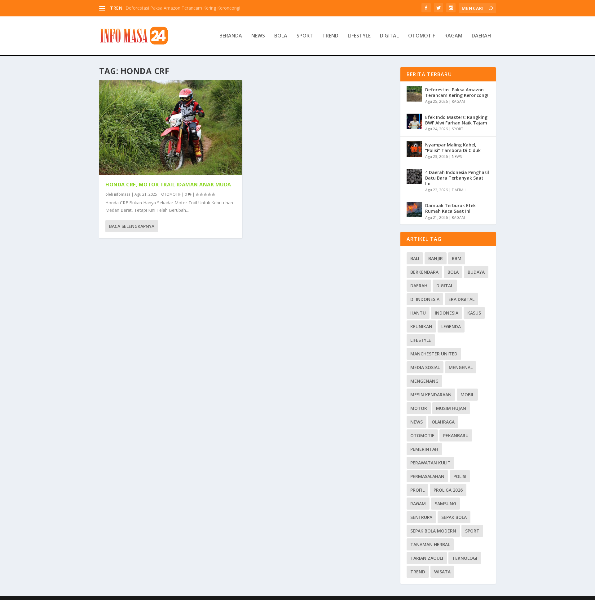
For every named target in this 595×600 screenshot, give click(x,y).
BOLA (280, 36)
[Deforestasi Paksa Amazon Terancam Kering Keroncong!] (414, 94)
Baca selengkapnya (131, 226)
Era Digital (461, 299)
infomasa (122, 194)
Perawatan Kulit (430, 463)
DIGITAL (389, 36)
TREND (330, 36)
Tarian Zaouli (426, 558)
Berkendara (424, 272)
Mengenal (461, 367)
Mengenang (424, 381)
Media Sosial (425, 367)
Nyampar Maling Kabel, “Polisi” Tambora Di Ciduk (453, 147)
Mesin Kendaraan (431, 395)
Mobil (467, 395)
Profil (417, 490)
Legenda (451, 326)
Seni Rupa (421, 517)
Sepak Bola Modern (433, 531)
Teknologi (464, 558)
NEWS (258, 36)
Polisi (459, 476)
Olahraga (443, 422)
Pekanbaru (456, 435)
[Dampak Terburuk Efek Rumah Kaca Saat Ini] (414, 209)
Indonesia (446, 313)
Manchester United (433, 354)
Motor (418, 408)
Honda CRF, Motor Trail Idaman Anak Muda (168, 184)
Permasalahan (427, 476)
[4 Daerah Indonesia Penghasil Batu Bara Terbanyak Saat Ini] (414, 176)
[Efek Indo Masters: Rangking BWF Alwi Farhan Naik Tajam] (414, 121)
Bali (414, 258)
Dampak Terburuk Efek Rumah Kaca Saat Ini (450, 208)
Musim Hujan (451, 408)
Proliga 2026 (448, 490)
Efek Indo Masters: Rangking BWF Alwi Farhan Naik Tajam (456, 120)
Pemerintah (424, 449)
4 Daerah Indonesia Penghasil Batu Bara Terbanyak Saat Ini (457, 177)
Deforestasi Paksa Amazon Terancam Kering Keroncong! (183, 8)
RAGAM (453, 36)
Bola (453, 272)
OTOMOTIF (421, 36)
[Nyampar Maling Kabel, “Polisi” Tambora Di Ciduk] (414, 149)
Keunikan (421, 326)
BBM (456, 258)
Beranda (230, 36)
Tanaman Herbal (430, 544)
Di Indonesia (424, 299)
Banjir (435, 258)
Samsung (445, 504)
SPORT (305, 36)
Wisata (442, 572)
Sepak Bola (454, 517)
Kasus (474, 313)
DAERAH (481, 36)
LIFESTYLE (359, 36)
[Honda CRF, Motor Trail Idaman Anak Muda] (170, 127)
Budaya (476, 272)
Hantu (418, 313)
